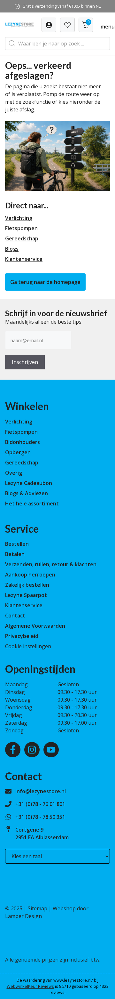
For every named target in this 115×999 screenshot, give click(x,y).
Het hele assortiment (32, 503)
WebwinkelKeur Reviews (30, 986)
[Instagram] (32, 749)
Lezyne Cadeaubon (28, 483)
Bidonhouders (22, 442)
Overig (13, 472)
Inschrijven (25, 362)
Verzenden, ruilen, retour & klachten (50, 564)
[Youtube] (51, 749)
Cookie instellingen (28, 646)
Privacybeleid (21, 636)
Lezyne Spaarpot (26, 595)
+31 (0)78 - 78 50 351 (40, 816)
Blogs (12, 248)
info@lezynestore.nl (40, 791)
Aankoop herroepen (30, 574)
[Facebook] (12, 749)
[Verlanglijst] (49, 25)
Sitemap (37, 908)
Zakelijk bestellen (27, 584)
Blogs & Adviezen (26, 493)
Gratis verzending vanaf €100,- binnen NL (61, 6)
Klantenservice (23, 258)
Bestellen (17, 543)
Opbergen (18, 452)
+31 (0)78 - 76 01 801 (40, 804)
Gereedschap (21, 238)
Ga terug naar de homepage (45, 282)
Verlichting (18, 218)
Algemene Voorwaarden (35, 625)
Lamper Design (23, 916)
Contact (15, 615)
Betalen (15, 554)
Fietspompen (21, 228)
